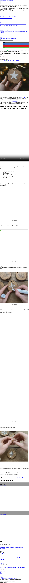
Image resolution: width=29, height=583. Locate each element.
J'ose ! (17, 24)
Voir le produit (3, 485)
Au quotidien (3, 16)
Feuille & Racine (15, 31)
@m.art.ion (14, 101)
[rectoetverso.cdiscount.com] (6, 0)
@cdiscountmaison (21, 477)
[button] (4, 42)
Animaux (2, 31)
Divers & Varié (9, 16)
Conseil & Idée (7, 31)
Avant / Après (3, 24)
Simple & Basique (13, 25)
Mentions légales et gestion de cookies (8, 578)
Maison (1, 15)
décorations (22, 97)
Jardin (1, 30)
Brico (1, 22)
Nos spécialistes (12, 38)
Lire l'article (2, 553)
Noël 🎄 (6, 50)
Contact (1, 577)
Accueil (1, 50)
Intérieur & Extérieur (11, 24)
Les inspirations (8, 18)
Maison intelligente (4, 25)
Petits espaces (22, 31)
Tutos (1, 37)
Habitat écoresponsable (18, 16)
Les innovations (22, 24)
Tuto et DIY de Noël (14, 50)
